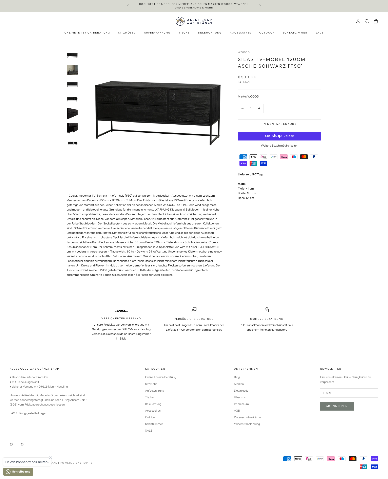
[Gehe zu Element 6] (72, 128)
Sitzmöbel (127, 32)
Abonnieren (337, 406)
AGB (237, 410)
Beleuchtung (210, 32)
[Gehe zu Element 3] (72, 84)
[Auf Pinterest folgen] (22, 445)
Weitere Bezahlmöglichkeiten (279, 145)
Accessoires (240, 32)
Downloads (241, 390)
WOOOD (244, 52)
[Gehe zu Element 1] (72, 55)
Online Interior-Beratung (87, 32)
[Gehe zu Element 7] (72, 142)
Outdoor (267, 32)
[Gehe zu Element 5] (72, 113)
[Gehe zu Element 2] (72, 70)
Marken (239, 384)
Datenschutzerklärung (248, 417)
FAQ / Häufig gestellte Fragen (28, 413)
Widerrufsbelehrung (247, 424)
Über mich (240, 397)
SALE (319, 32)
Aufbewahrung (157, 32)
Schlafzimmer (295, 32)
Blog (237, 377)
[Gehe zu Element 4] (72, 99)
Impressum (241, 404)
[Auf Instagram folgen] (12, 445)
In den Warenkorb (279, 123)
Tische (184, 32)
